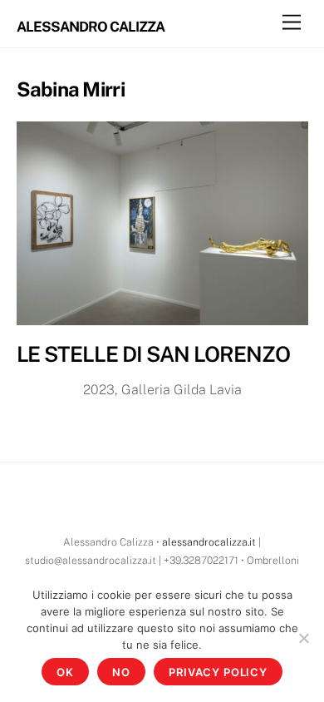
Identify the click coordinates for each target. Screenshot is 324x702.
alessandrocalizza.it (209, 542)
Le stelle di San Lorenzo (153, 354)
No (121, 672)
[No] (303, 638)
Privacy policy (218, 672)
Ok (65, 672)
